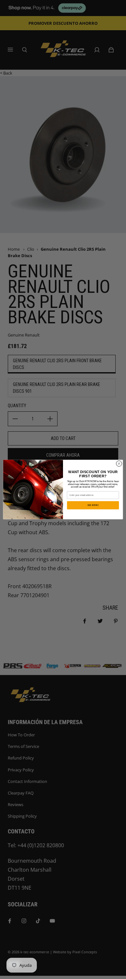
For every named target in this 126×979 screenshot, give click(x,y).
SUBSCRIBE (93, 505)
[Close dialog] (119, 463)
